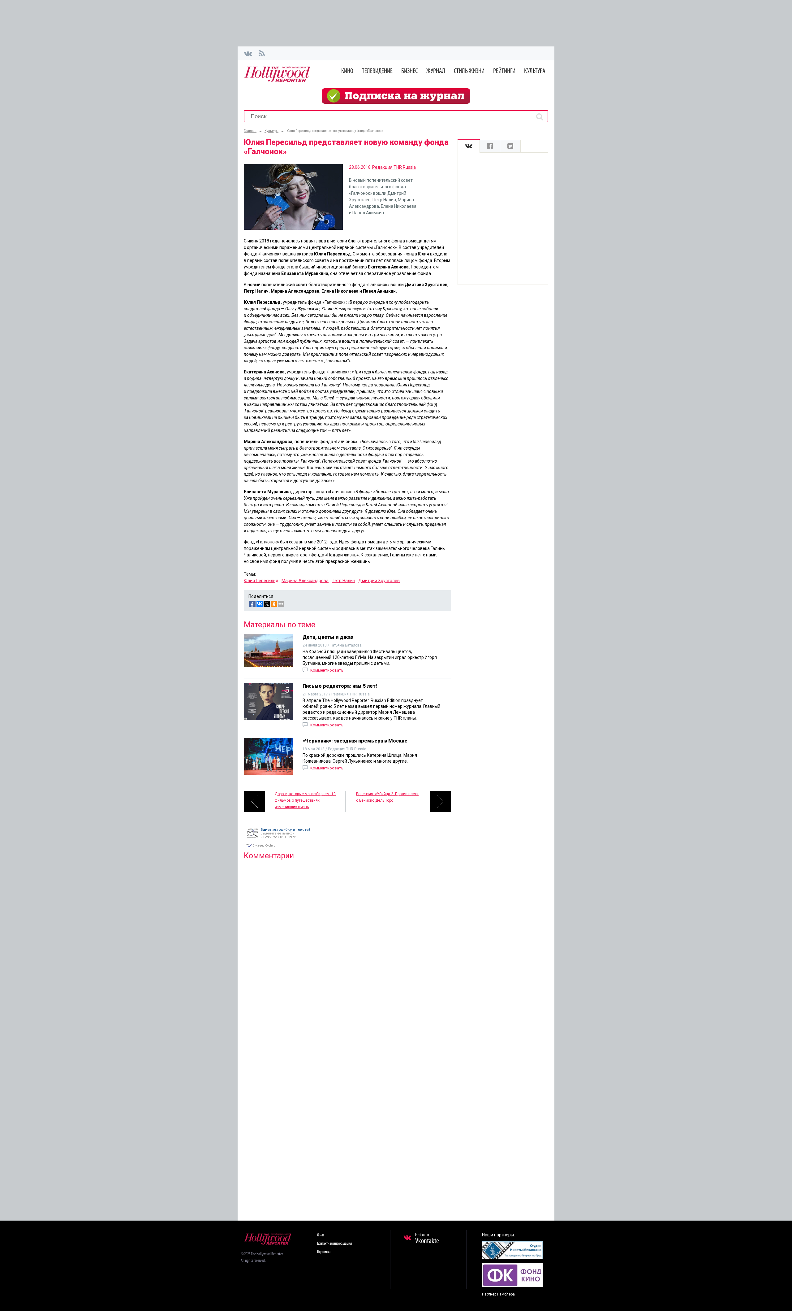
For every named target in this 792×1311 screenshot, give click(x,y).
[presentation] (469, 146)
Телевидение (377, 71)
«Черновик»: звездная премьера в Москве (355, 741)
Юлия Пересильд (261, 580)
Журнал (435, 71)
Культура (534, 71)
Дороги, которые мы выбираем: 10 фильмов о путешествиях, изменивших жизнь (305, 800)
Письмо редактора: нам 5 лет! (340, 686)
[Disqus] (347, 944)
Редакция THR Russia (394, 167)
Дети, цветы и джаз (328, 637)
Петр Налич (343, 580)
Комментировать (326, 670)
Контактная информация (334, 1243)
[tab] (469, 146)
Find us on (427, 1239)
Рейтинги (504, 71)
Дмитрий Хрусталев (379, 580)
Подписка (323, 1252)
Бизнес (409, 71)
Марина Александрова (305, 580)
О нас (320, 1235)
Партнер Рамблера (498, 1294)
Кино (347, 71)
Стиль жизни (469, 71)
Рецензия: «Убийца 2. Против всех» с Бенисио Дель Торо (387, 797)
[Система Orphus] (281, 847)
